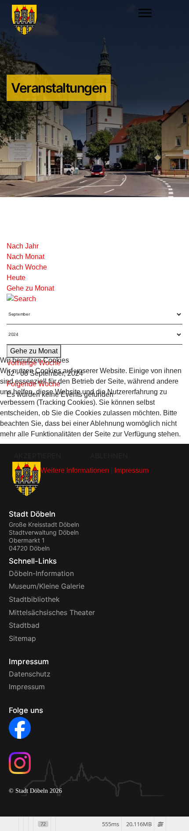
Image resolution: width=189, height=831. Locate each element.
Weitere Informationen (74, 470)
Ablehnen (109, 455)
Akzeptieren (37, 455)
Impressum (131, 470)
